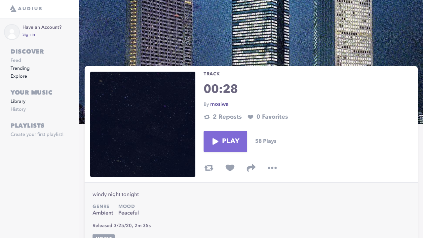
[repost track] (209, 168)
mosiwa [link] (219, 104)
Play (230, 141)
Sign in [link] (28, 35)
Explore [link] (19, 76)
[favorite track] (230, 168)
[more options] (272, 168)
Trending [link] (20, 68)
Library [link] (18, 101)
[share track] (251, 168)
